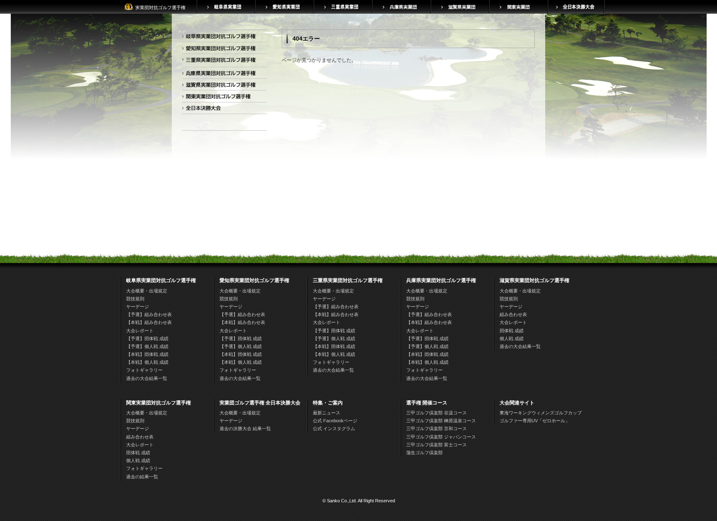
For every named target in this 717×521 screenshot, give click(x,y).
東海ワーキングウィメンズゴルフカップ (541, 412)
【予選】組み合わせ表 (149, 314)
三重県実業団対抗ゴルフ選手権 (223, 61)
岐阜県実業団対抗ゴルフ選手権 (223, 37)
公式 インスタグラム (334, 428)
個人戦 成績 (512, 338)
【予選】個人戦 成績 (147, 346)
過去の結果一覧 (142, 476)
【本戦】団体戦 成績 (147, 354)
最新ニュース (326, 412)
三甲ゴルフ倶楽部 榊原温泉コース (441, 420)
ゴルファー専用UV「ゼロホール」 (535, 420)
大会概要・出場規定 (146, 290)
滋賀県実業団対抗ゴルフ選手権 (223, 86)
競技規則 (135, 298)
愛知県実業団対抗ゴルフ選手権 (223, 50)
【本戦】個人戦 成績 (147, 362)
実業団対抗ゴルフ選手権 (160, 7)
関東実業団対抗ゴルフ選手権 (223, 98)
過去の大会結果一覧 (146, 378)
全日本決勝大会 (223, 110)
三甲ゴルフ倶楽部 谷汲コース (436, 412)
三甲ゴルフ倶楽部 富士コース (436, 444)
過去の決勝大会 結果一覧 (245, 428)
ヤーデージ (137, 306)
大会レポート (140, 330)
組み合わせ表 (513, 314)
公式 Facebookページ (335, 420)
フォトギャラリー (144, 370)
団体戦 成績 (512, 330)
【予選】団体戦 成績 (147, 338)
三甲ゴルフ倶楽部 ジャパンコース (441, 436)
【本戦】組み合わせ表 (149, 322)
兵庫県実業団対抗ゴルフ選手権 (223, 74)
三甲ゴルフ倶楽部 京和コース (436, 428)
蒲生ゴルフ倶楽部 (424, 452)
